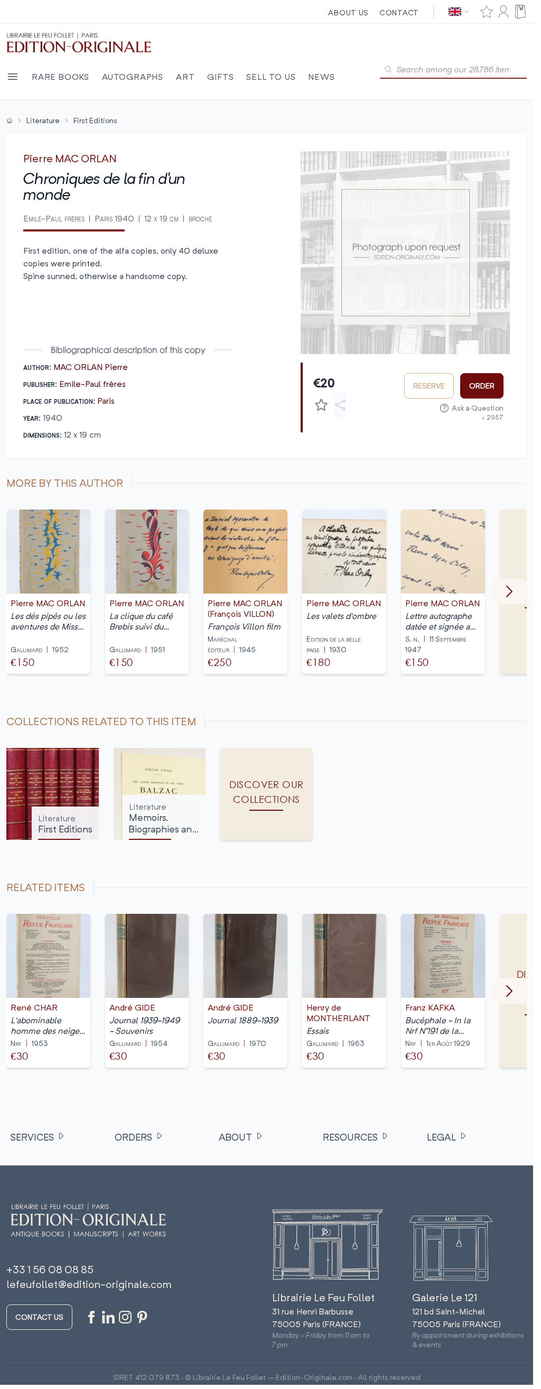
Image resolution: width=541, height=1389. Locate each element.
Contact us (39, 1316)
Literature (43, 120)
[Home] (9, 120)
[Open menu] (12, 76)
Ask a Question (477, 407)
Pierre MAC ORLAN (70, 158)
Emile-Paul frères (92, 383)
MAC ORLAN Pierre (90, 367)
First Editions (95, 120)
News (321, 76)
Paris (106, 400)
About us (348, 12)
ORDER (482, 385)
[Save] (321, 405)
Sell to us (270, 76)
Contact (399, 12)
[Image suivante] (509, 591)
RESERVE (429, 385)
